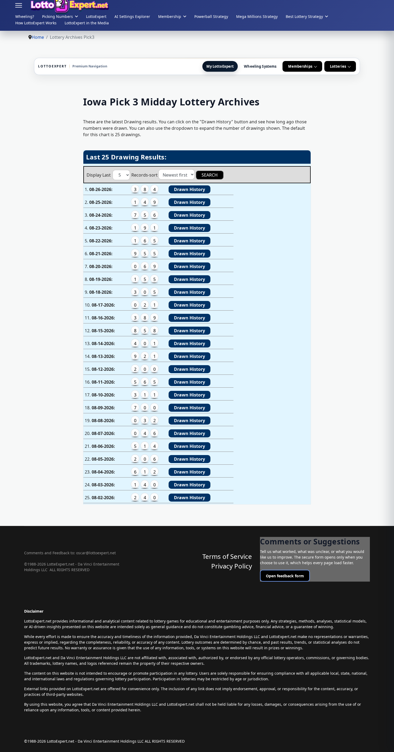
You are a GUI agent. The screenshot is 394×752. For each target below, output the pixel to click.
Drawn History (189, 189)
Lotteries (338, 66)
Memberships (300, 66)
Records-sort (144, 175)
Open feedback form (285, 575)
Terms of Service (227, 556)
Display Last (99, 175)
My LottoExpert (220, 66)
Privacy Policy (231, 566)
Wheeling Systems (260, 66)
